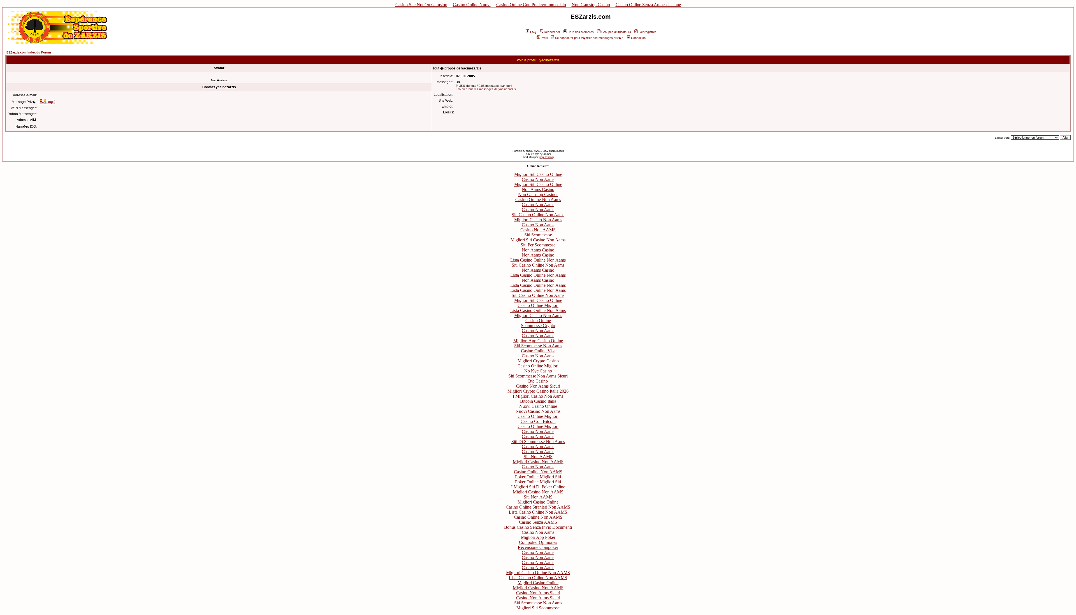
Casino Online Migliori (538, 305)
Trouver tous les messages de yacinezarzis (486, 89)
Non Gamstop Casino (591, 4)
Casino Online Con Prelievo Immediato (531, 4)
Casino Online (538, 320)
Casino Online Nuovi (472, 4)
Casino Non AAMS (538, 229)
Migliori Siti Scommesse (538, 607)
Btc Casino (538, 381)
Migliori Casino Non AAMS (538, 461)
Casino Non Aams (538, 179)
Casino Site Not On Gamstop (421, 4)
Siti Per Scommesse (538, 245)
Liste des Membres (581, 32)
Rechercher (552, 32)
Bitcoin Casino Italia (538, 401)
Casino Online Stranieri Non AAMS (538, 507)
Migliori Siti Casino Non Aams (538, 239)
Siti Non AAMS (538, 456)
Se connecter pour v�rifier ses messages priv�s (589, 37)
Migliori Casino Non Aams (538, 219)
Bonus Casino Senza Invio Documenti (538, 527)
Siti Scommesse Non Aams (538, 345)
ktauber (547, 153)
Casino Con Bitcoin (538, 421)
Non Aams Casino (538, 189)
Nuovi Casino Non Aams (538, 411)
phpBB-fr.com (546, 157)
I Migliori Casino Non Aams (538, 396)
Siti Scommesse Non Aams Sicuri (538, 376)
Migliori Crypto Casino (538, 360)
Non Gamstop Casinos (538, 194)
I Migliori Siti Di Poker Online (538, 486)
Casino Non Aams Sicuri (538, 386)
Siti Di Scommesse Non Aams (538, 441)
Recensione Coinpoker (538, 547)
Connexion (638, 37)
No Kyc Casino (538, 371)
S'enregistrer (647, 32)
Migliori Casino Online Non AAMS (538, 572)
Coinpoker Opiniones (538, 542)
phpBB (529, 150)
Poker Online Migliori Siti (538, 476)
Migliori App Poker (538, 537)
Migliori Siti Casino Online (538, 174)
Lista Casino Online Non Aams (538, 260)
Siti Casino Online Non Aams (538, 214)
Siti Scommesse (538, 234)
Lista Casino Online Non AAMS (538, 512)
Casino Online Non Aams (538, 199)
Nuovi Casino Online (538, 406)
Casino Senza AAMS (538, 522)
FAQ (533, 32)
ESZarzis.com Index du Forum (28, 52)
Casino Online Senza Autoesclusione (648, 4)
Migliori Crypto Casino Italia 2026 (538, 391)
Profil (544, 37)
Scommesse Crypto (538, 325)
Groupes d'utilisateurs (616, 32)
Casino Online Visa (538, 350)
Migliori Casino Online (538, 502)
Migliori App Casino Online (538, 340)
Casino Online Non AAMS (538, 471)
